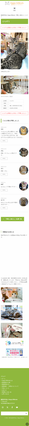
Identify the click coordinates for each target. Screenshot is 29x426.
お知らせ (4, 390)
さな (2, 150)
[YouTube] (17, 407)
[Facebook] (12, 407)
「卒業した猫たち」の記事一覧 (13, 219)
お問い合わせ (5, 394)
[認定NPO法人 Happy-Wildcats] (14, 3)
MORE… (4, 140)
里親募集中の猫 (6, 382)
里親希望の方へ (6, 384)
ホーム (3, 378)
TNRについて (5, 388)
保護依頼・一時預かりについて (10, 386)
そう (2, 168)
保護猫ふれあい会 (6, 392)
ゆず (2, 184)
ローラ (2, 200)
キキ (2, 129)
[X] (7, 407)
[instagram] (2, 407)
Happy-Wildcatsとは (7, 380)
